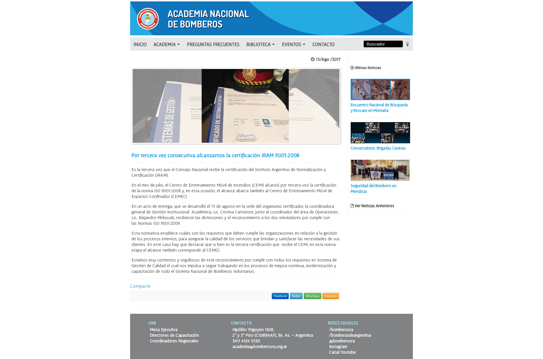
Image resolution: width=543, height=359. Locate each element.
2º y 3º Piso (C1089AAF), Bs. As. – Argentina (272, 335)
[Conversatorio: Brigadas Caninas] (380, 132)
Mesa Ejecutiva (164, 329)
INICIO (140, 44)
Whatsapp (312, 296)
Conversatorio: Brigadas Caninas (378, 148)
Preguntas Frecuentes (213, 44)
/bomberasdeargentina (350, 335)
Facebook (280, 296)
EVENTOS (292, 44)
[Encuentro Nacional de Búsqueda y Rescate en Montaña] (380, 88)
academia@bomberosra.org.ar (259, 346)
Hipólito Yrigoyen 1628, (253, 329)
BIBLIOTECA (259, 44)
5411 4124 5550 (246, 340)
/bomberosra (341, 329)
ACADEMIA (165, 44)
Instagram (338, 346)
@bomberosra (342, 340)
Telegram (330, 296)
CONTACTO (324, 44)
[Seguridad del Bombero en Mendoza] (380, 169)
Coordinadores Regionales (174, 340)
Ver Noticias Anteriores (374, 205)
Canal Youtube (342, 351)
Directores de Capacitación (174, 335)
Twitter (296, 296)
